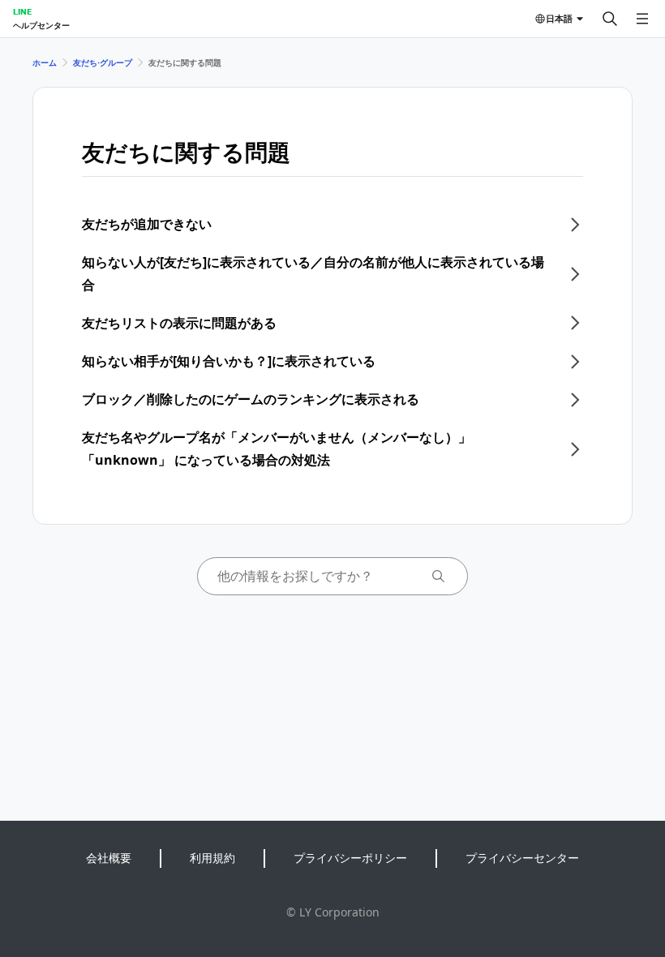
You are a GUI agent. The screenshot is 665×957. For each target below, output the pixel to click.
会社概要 (108, 857)
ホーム (44, 62)
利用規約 (212, 857)
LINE (22, 11)
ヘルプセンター (41, 25)
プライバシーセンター (522, 857)
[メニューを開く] (642, 18)
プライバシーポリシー (350, 857)
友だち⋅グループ (102, 62)
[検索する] (610, 18)
